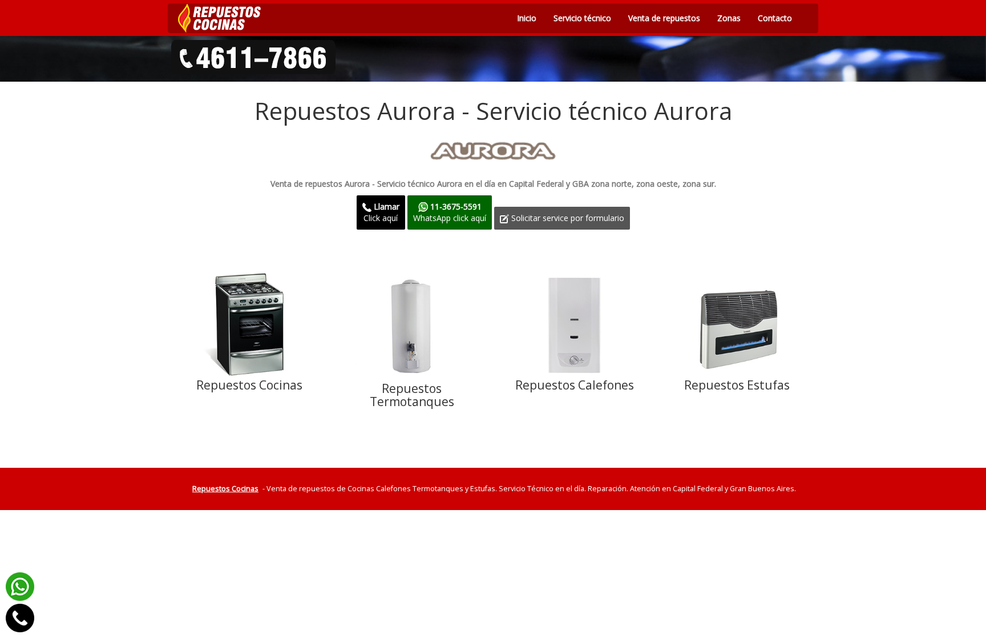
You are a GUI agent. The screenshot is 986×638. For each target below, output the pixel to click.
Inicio (526, 18)
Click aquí (381, 212)
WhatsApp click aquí (449, 212)
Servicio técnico (582, 18)
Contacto (775, 18)
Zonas (729, 18)
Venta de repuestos (664, 18)
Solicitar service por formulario (566, 217)
